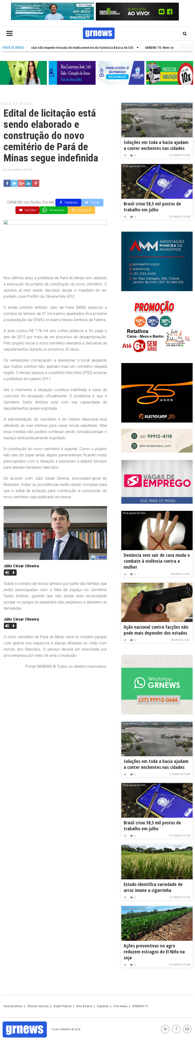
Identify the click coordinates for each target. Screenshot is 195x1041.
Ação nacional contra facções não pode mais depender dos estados (156, 630)
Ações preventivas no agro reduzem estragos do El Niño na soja (154, 951)
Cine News (120, 1006)
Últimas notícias (179, 155)
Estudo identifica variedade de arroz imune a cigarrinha (153, 887)
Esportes (103, 1006)
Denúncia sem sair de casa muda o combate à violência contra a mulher (157, 561)
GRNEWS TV (140, 1006)
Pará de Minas (16, 104)
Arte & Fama (84, 1006)
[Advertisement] (55, 707)
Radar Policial (180, 574)
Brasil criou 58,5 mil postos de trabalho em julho (152, 206)
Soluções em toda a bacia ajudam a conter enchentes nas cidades (156, 145)
